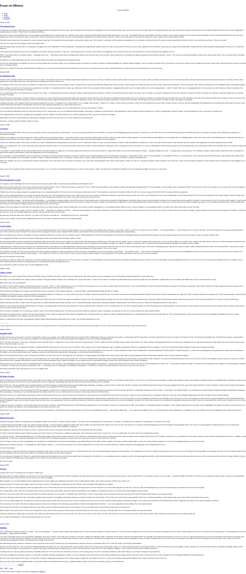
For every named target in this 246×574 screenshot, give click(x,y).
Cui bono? (4, 129)
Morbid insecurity (7, 418)
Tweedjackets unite (7, 76)
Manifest (42, 571)
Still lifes (3, 528)
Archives (6, 17)
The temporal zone (7, 26)
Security (3, 469)
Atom (11, 568)
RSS (1, 568)
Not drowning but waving (10, 180)
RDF (6, 568)
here (187, 200)
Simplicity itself (6, 333)
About (6, 15)
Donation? (7, 19)
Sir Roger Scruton (7, 376)
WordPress (33, 571)
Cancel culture (5, 226)
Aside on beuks (6, 273)
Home (6, 13)
